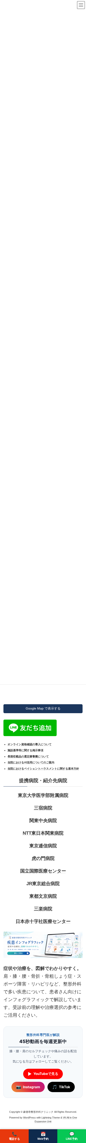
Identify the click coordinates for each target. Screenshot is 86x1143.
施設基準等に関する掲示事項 (25, 750)
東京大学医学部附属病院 (43, 795)
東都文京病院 (43, 896)
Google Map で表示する (43, 708)
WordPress (29, 1117)
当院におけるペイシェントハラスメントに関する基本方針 (43, 768)
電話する (14, 1136)
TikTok (61, 1087)
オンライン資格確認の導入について (30, 744)
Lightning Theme (51, 1117)
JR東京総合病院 (43, 883)
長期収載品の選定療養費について (28, 756)
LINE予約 (72, 1136)
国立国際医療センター (43, 870)
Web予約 (43, 1136)
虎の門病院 (43, 858)
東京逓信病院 (43, 845)
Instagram (28, 1087)
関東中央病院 (43, 820)
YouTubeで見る (43, 1073)
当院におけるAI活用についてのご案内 (31, 762)
